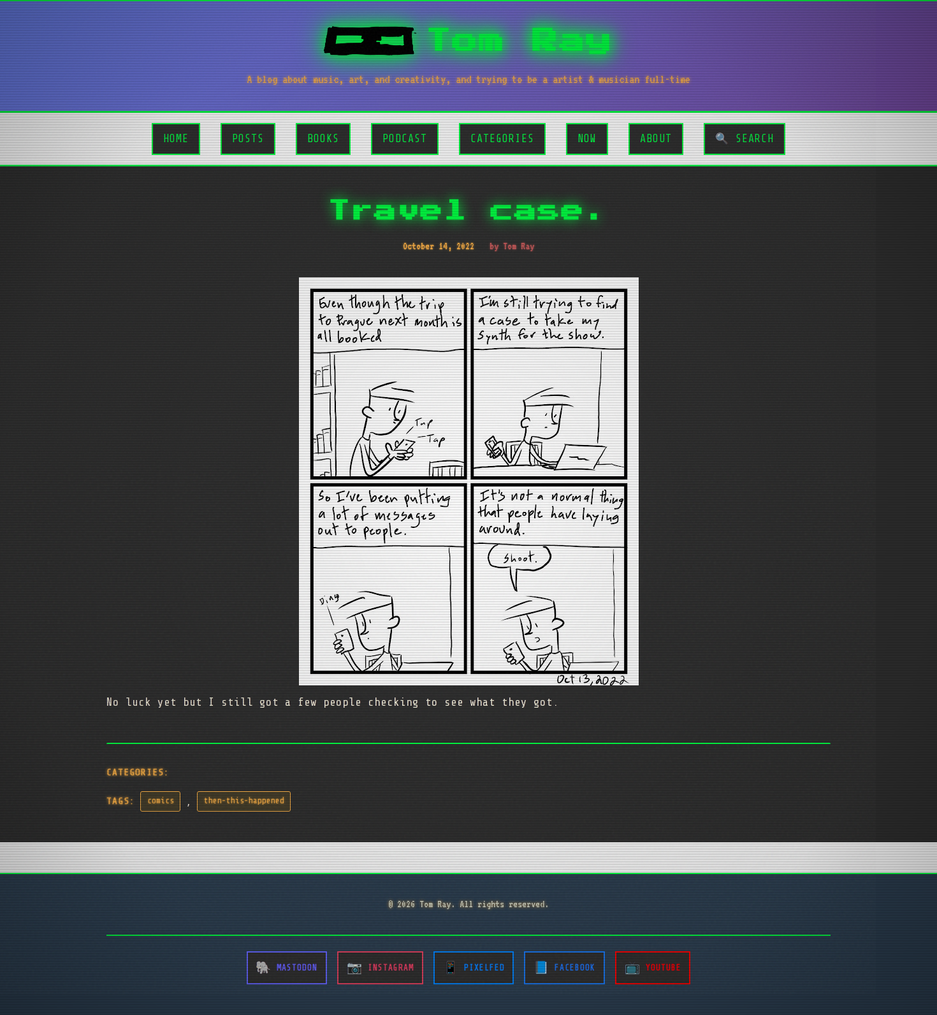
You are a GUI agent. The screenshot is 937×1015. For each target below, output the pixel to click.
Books (323, 139)
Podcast (404, 139)
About (656, 139)
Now (587, 139)
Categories (502, 139)
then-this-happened (244, 800)
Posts (248, 139)
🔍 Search (744, 139)
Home (176, 139)
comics (160, 800)
